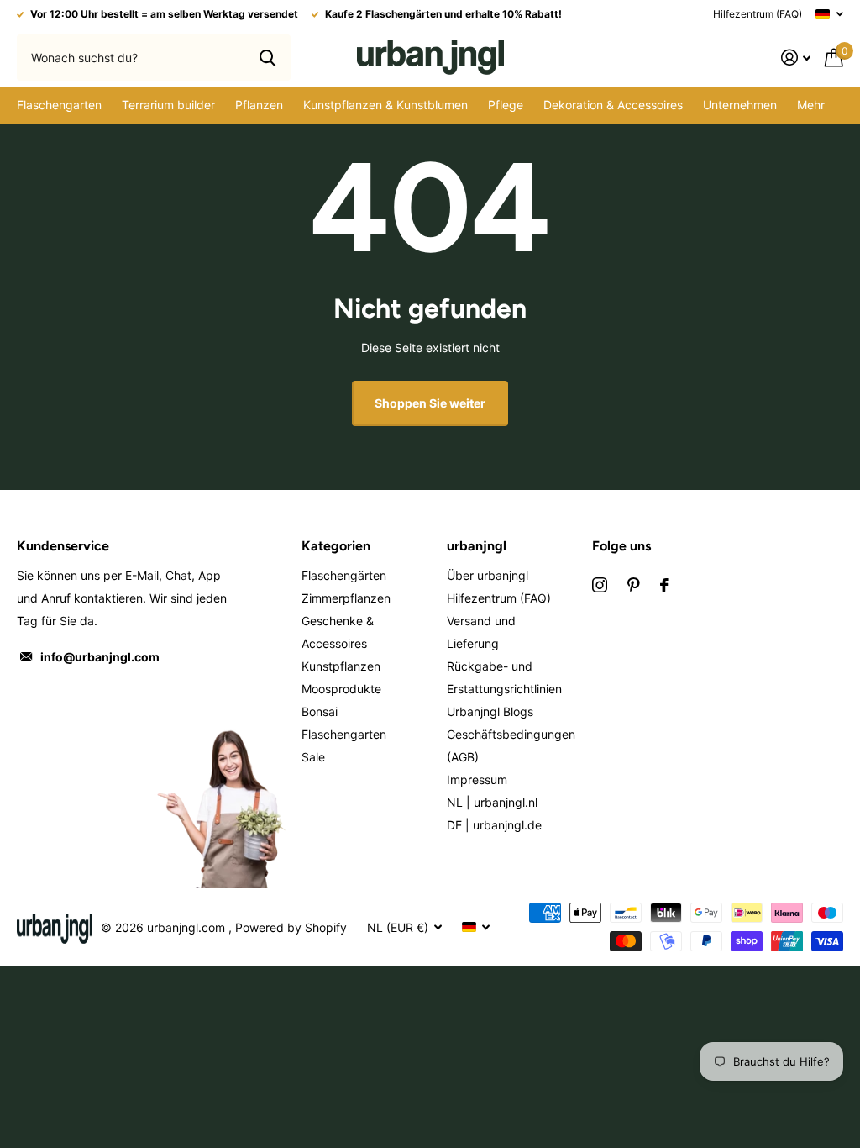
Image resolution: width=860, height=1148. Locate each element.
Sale (313, 757)
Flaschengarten (344, 734)
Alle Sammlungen (59, 105)
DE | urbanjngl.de (494, 825)
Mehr (811, 104)
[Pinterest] (633, 584)
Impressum (477, 779)
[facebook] (664, 585)
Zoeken (267, 57)
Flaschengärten (344, 575)
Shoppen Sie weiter (430, 403)
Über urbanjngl (487, 575)
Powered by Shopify (291, 927)
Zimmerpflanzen (346, 598)
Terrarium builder (168, 104)
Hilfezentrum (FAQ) (757, 14)
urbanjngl (476, 546)
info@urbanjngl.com (100, 657)
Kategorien (336, 546)
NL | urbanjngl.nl (492, 802)
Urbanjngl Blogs (490, 711)
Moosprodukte (341, 689)
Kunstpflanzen (341, 666)
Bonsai (320, 711)
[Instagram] (599, 584)
